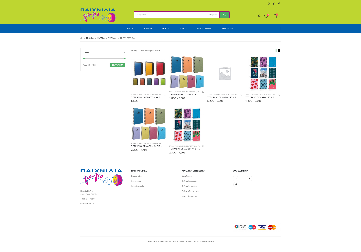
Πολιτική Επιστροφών (190, 191)
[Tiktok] (274, 3)
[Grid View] (276, 50)
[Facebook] (279, 3)
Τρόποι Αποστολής (189, 186)
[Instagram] (268, 3)
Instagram (235, 178)
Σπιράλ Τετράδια (137, 94)
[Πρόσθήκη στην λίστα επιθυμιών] (165, 95)
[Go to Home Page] (81, 38)
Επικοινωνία (136, 181)
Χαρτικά (162, 94)
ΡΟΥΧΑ (165, 28)
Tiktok (236, 184)
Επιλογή (199, 60)
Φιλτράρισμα (117, 65)
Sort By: (134, 50)
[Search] (224, 15)
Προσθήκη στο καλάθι (161, 60)
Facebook (249, 178)
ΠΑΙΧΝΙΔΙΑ (148, 28)
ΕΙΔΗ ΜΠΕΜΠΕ (203, 28)
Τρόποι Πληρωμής (189, 181)
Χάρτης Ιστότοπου (189, 196)
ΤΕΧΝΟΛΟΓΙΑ (226, 28)
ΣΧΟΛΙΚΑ (182, 28)
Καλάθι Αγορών (137, 186)
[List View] (279, 50)
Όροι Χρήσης (187, 176)
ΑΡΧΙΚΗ (129, 28)
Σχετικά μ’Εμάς (137, 176)
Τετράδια (154, 94)
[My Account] (259, 16)
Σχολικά (147, 94)
